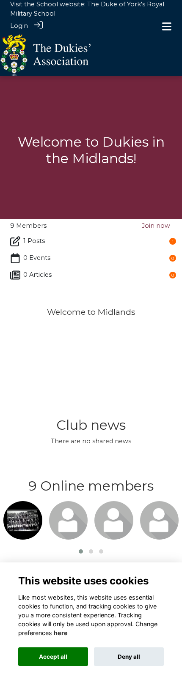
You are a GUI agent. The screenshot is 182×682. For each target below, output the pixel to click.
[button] (81, 551)
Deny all (129, 656)
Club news (91, 425)
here (61, 632)
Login (19, 26)
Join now (156, 225)
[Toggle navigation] (167, 26)
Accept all (53, 656)
